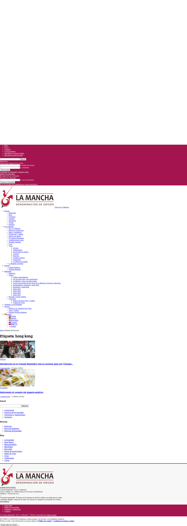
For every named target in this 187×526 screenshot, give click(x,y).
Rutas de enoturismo (13, 451)
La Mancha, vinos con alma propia (25, 281)
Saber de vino (10, 453)
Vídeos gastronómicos (20, 277)
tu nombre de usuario (27, 165)
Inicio (2, 330)
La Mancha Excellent (20, 262)
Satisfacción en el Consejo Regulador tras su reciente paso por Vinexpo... (36, 363)
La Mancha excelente (16, 264)
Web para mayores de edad (13, 155)
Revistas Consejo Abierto (17, 297)
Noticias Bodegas (15, 269)
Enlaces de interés (15, 236)
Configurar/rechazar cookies (63, 521)
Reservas (16, 256)
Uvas (10, 244)
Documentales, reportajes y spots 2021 (26, 285)
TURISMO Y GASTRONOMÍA (13, 304)
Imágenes (12, 273)
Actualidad (3, 388)
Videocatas (9, 458)
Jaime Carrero (51, 515)
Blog (6, 146)
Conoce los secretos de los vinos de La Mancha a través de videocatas (37, 283)
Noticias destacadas (13, 431)
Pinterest (12, 225)
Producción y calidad (16, 234)
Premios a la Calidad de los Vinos (20, 308)
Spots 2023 (17, 291)
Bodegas (7, 265)
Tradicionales (17, 250)
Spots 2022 (17, 289)
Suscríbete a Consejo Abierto (14, 153)
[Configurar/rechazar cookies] (18, 525)
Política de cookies (45, 521)
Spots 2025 (17, 295)
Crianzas (16, 254)
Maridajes (8, 447)
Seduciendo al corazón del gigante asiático (21, 392)
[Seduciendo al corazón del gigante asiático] (17, 386)
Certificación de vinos (16, 240)
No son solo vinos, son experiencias (25, 279)
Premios (7, 306)
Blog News (9, 442)
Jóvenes (15, 248)
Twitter (11, 223)
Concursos (12, 299)
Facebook (12, 217)
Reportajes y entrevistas (21, 287)
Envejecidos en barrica (20, 252)
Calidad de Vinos (19, 303)
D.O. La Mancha (9, 226)
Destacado (12, 213)
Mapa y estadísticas (15, 232)
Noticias (7, 211)
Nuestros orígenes (15, 242)
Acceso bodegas (9, 151)
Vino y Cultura (14, 310)
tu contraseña (24, 168)
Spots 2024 (17, 293)
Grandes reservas (19, 258)
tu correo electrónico (27, 180)
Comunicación (5, 368)
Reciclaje (8, 449)
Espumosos (17, 260)
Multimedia (7, 271)
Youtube (11, 219)
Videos (11, 275)
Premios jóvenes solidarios (18, 312)
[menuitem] (7, 314)
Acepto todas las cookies (9, 525)
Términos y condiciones (14, 415)
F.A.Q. (6, 147)
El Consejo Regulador (16, 238)
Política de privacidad (7, 174)
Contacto (7, 149)
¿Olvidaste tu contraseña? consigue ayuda (14, 172)
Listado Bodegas (14, 267)
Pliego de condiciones (16, 230)
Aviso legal (9, 410)
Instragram (12, 221)
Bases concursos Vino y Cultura (24, 301)
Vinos (6, 460)
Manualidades (10, 444)
